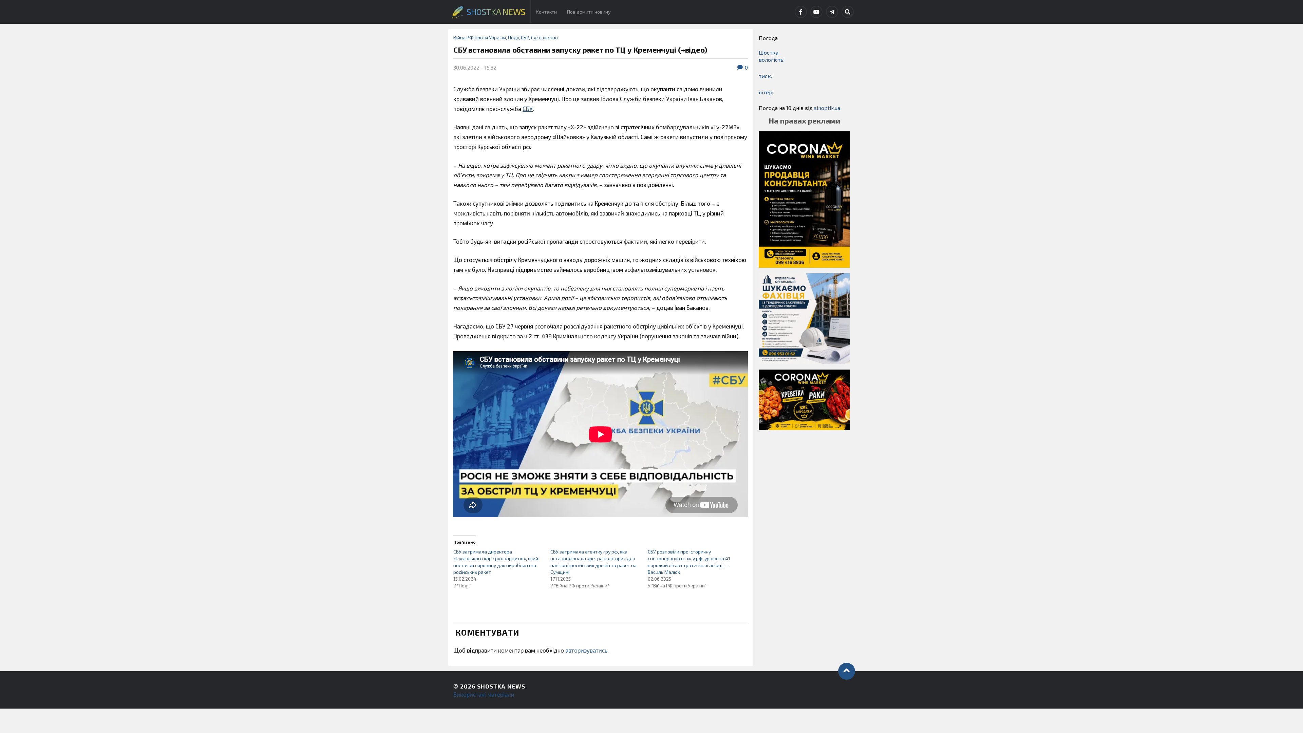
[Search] (848, 12)
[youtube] (816, 12)
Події (513, 37)
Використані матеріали (483, 694)
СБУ (525, 37)
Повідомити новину (589, 12)
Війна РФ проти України (479, 37)
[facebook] (801, 12)
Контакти (546, 12)
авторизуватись (586, 650)
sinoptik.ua (827, 108)
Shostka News (501, 686)
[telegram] (832, 12)
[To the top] (846, 671)
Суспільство (544, 37)
